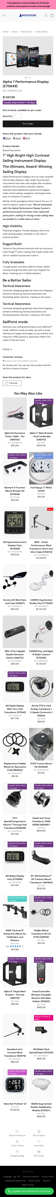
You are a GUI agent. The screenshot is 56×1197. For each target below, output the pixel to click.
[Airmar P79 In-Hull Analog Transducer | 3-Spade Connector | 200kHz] (41, 686)
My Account (39, 1135)
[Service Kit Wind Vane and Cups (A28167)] (15, 580)
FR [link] (18, 1177)
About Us (47, 1181)
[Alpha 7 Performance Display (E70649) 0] (28, 55)
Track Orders (17, 1145)
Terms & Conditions (31, 1177)
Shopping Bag (17, 1155)
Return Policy (34, 1181)
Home (6, 31)
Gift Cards (39, 1155)
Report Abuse (28, 1185)
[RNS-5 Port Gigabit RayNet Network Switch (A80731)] (15, 632)
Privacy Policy (48, 1177)
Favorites (38, 1145)
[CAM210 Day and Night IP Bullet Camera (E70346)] (41, 632)
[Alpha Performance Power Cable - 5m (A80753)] (15, 413)
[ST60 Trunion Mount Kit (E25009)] (41, 744)
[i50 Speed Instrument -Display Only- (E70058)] (15, 522)
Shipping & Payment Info (15, 1181)
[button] (28, 1191)
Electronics (26, 31)
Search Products (17, 1135)
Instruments (42, 31)
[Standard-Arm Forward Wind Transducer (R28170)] (15, 1030)
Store (14, 31)
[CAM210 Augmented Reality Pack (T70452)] (41, 580)
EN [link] (14, 1177)
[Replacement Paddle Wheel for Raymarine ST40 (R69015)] (15, 744)
